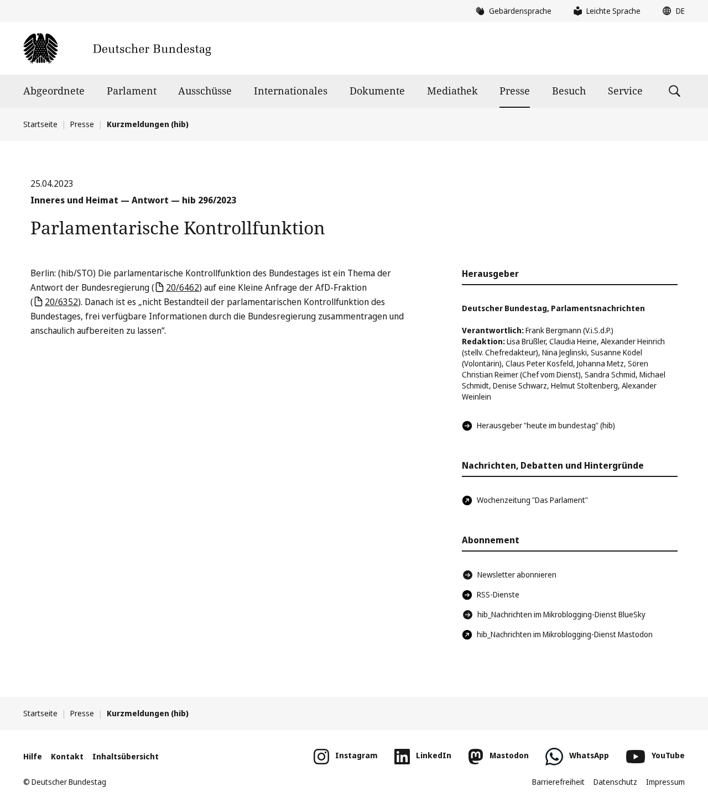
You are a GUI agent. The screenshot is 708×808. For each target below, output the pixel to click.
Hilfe (32, 756)
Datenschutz (615, 781)
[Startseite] (117, 48)
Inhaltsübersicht (125, 756)
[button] (671, 11)
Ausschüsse (205, 90)
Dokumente (377, 90)
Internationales (290, 90)
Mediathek (452, 90)
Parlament (132, 90)
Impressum (665, 781)
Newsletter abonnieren (516, 574)
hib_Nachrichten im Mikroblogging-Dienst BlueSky (561, 614)
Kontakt (67, 756)
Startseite (40, 124)
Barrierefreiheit (558, 781)
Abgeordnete (54, 90)
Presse (514, 90)
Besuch (569, 90)
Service (625, 90)
